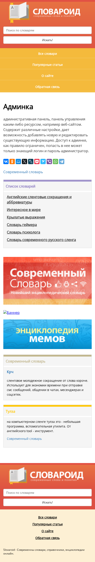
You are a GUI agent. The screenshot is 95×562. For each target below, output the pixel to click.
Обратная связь (47, 87)
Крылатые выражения (26, 217)
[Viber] (49, 161)
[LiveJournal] (30, 161)
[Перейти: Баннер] (47, 307)
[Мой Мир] (18, 161)
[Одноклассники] (12, 161)
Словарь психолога (23, 232)
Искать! (47, 40)
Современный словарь (23, 171)
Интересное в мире (24, 209)
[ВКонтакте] (6, 161)
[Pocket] (37, 161)
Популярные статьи (47, 65)
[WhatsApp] (55, 161)
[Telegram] (61, 161)
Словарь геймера (22, 224)
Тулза (10, 411)
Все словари (47, 53)
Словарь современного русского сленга (41, 239)
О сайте (47, 76)
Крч (10, 371)
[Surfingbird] (43, 161)
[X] (24, 161)
